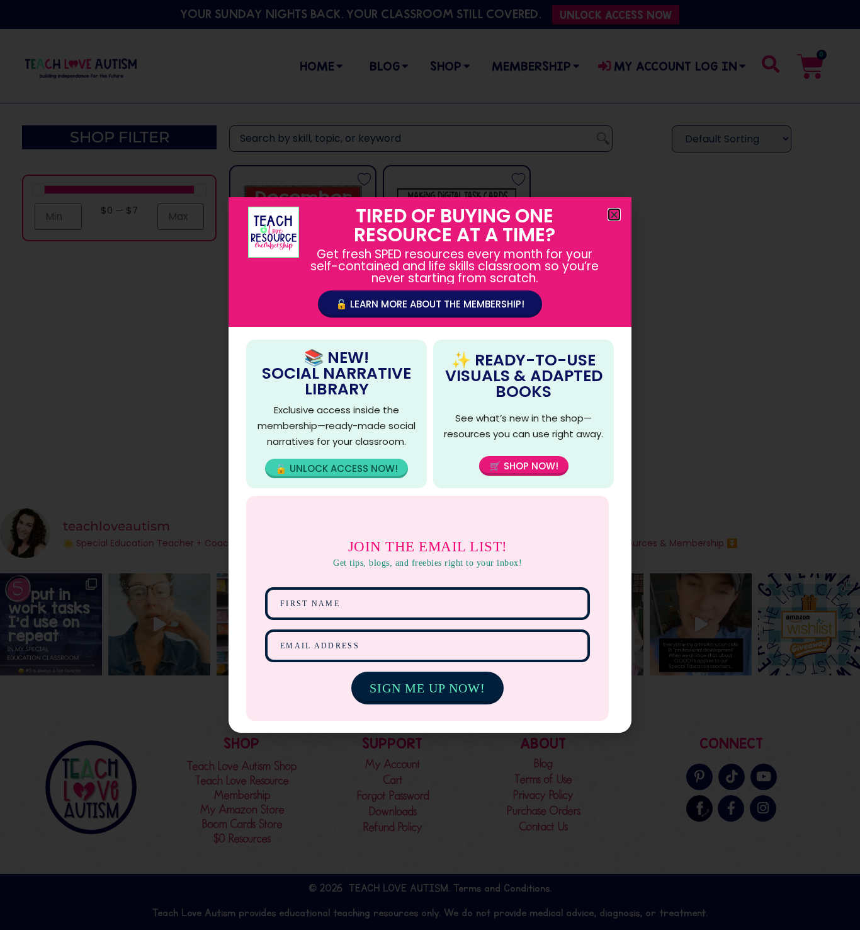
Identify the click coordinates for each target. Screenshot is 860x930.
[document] (430, 465)
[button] (614, 214)
